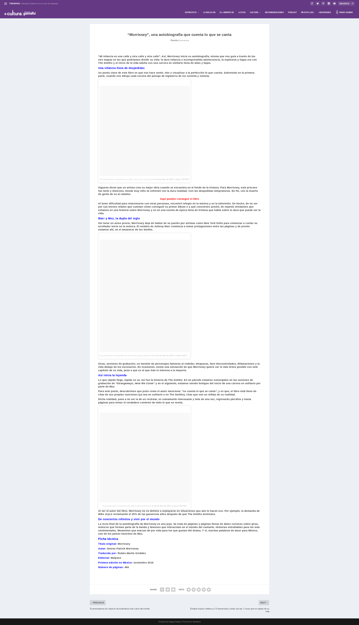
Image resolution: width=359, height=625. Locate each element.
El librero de (227, 12)
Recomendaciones (274, 12)
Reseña (174, 40)
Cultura (254, 12)
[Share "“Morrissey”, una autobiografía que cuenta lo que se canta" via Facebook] (162, 589)
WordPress (197, 622)
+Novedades (324, 12)
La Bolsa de (209, 12)
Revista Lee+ (307, 12)
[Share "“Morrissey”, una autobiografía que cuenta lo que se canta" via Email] (173, 589)
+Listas (242, 12)
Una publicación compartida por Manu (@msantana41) (126, 506)
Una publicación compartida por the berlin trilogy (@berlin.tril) (126, 355)
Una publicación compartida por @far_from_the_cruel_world (126, 179)
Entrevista (190, 12)
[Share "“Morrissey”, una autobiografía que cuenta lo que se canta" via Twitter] (168, 589)
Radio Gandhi (346, 12)
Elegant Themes (175, 622)
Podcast (292, 12)
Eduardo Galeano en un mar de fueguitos (39, 3)
